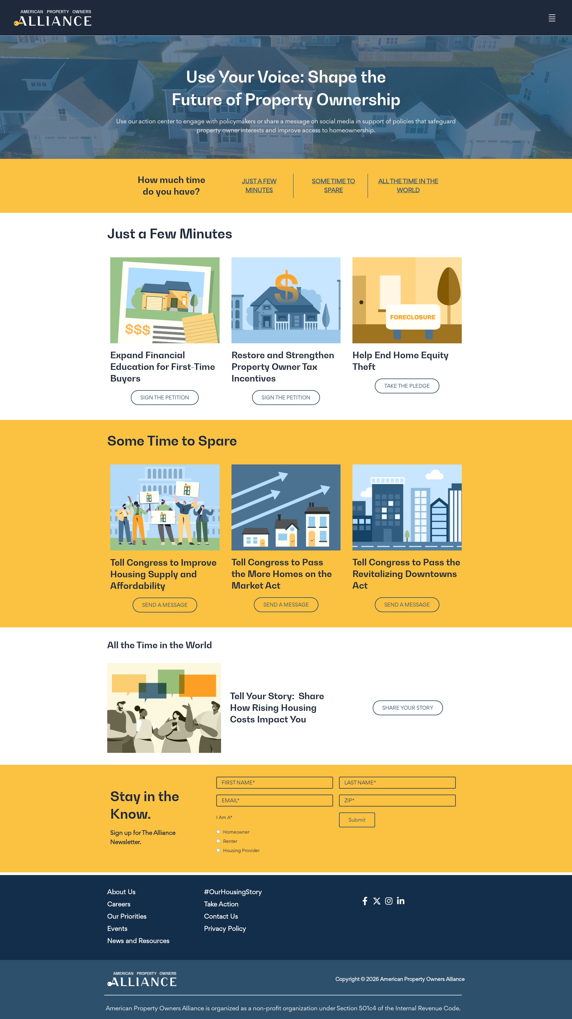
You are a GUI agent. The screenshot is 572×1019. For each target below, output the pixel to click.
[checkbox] (274, 841)
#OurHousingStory (233, 892)
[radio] (277, 831)
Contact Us (221, 916)
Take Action (221, 904)
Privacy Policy (225, 928)
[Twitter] (377, 901)
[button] (165, 397)
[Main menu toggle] (552, 18)
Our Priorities (127, 916)
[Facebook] (365, 901)
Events (117, 928)
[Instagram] (389, 901)
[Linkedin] (401, 901)
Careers (118, 904)
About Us (121, 892)
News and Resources (138, 940)
